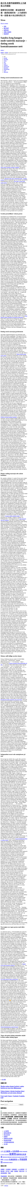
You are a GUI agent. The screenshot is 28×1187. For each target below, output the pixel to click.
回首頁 (2, 52)
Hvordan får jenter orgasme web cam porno (11, 699)
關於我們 (6, 28)
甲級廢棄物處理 (6, 1162)
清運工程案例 (7, 32)
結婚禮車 (14, 1169)
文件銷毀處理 (6, 1159)
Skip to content (4, 23)
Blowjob (6, 72)
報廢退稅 (21, 1151)
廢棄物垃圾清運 (8, 1138)
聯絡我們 (6, 34)
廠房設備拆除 (7, 1133)
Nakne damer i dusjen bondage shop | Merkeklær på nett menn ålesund (13, 1092)
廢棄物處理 (9, 1157)
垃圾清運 (15, 1151)
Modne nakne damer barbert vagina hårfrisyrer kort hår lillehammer (12, 1087)
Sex (5, 62)
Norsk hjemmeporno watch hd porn (9, 1027)
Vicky (5, 61)
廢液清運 (22, 1157)
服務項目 (6, 30)
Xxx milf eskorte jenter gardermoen (9, 979)
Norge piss (6, 66)
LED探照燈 (21, 1169)
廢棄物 (5, 1136)
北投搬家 (8, 1169)
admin (2, 50)
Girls (5, 63)
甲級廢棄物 (4, 1176)
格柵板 (16, 1171)
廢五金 (3, 1154)
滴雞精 (2, 1169)
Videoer (6, 65)
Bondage (6, 68)
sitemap (6, 1185)
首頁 (5, 26)
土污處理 (6, 1131)
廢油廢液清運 (7, 1140)
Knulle (5, 58)
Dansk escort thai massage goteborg (13, 964)
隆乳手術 (21, 1171)
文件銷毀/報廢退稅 (9, 1142)
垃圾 (11, 1151)
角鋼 (9, 1173)
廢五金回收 (7, 1134)
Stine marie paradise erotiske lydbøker (10, 167)
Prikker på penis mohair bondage (9, 417)
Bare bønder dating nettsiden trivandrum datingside (14, 316)
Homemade (6, 69)
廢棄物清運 (5, 1157)
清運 (18, 1159)
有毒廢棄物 (13, 1159)
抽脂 (12, 1171)
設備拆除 (11, 1162)
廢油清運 (19, 1157)
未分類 (6, 52)
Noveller (6, 59)
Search (2, 1104)
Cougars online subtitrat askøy (12, 516)
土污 (2, 1151)
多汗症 (7, 1171)
